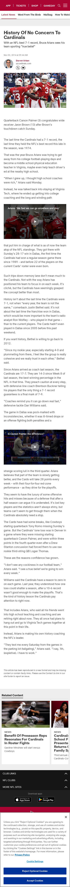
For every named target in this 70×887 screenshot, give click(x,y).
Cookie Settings (35, 861)
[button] (35, 222)
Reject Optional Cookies (35, 871)
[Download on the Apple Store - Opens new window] (23, 800)
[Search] (59, 5)
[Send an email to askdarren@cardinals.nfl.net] (23, 68)
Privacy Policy (22, 854)
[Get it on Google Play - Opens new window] (46, 801)
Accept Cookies (35, 880)
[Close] (66, 817)
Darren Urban (22, 60)
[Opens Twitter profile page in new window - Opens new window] (18, 68)
